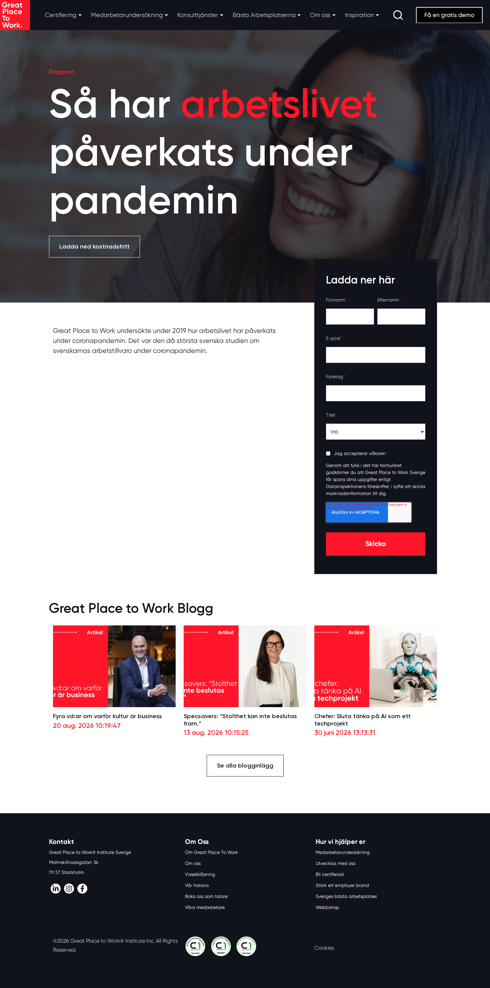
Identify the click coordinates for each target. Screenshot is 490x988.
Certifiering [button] (60, 15)
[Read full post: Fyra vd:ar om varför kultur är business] (114, 666)
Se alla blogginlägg (245, 765)
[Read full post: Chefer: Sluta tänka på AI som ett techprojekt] (375, 666)
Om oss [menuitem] (193, 863)
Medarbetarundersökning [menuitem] (343, 852)
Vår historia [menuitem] (197, 885)
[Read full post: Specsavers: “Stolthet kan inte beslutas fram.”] (245, 666)
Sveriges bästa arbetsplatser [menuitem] (346, 896)
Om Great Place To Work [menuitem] (211, 852)
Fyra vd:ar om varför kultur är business (107, 716)
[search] (398, 15)
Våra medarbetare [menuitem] (205, 907)
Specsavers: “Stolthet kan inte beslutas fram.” (240, 720)
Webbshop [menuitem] (327, 907)
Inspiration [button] (359, 15)
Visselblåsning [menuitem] (200, 874)
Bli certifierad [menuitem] (330, 874)
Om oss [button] (320, 15)
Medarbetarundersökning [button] (127, 15)
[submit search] (398, 15)
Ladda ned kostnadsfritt (94, 246)
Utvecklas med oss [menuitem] (335, 863)
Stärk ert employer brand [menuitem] (342, 885)
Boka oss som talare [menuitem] (206, 896)
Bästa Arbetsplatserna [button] (264, 15)
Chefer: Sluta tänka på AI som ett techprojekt (362, 720)
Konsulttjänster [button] (197, 15)
